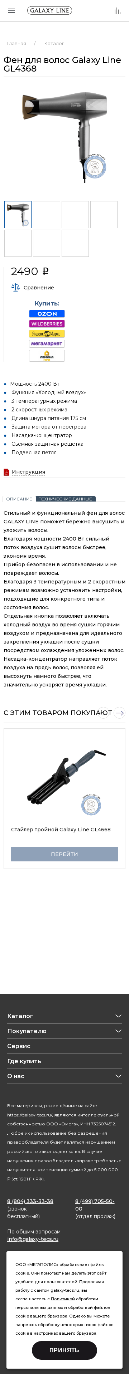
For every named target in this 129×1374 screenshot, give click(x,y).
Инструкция (28, 472)
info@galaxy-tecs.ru (32, 1239)
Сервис (18, 1046)
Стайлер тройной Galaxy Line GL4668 (61, 829)
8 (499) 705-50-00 (95, 1205)
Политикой (63, 1298)
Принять (64, 1350)
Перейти (64, 854)
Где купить (24, 1061)
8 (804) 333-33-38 (30, 1201)
